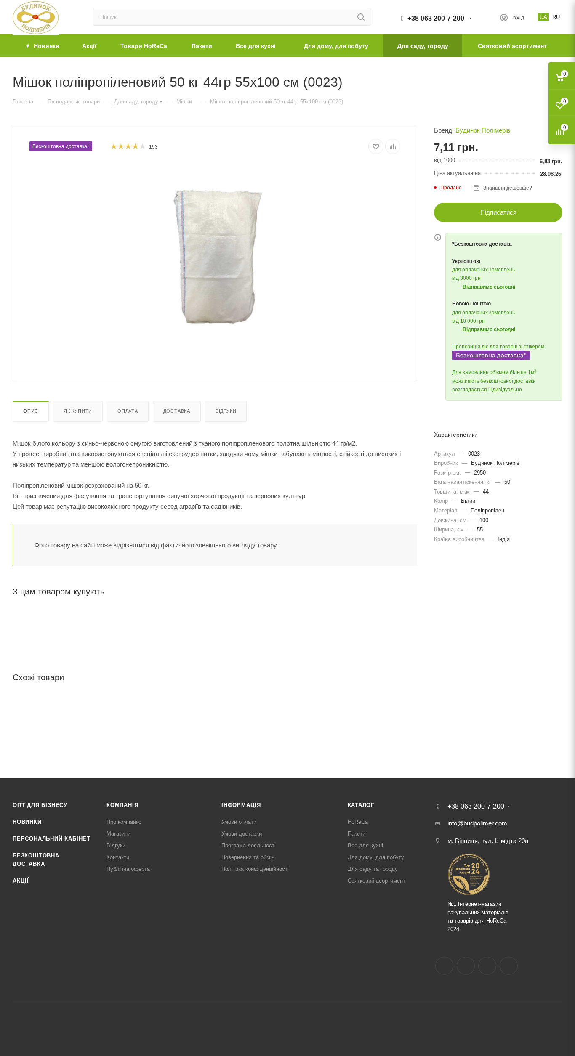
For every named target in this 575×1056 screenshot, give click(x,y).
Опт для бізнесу (40, 805)
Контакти (117, 857)
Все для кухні (365, 845)
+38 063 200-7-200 (435, 18)
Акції (21, 881)
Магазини (118, 833)
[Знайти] (361, 17)
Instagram (466, 966)
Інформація (241, 805)
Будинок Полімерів (482, 130)
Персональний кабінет (52, 839)
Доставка (176, 411)
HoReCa (358, 822)
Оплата (127, 411)
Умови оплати (238, 822)
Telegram (487, 966)
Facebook (444, 966)
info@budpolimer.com (477, 823)
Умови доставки (241, 833)
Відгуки (226, 411)
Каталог (361, 805)
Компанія (122, 805)
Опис (30, 411)
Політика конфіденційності (255, 869)
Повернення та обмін (247, 857)
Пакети (356, 833)
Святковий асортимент (376, 881)
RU (556, 17)
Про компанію (123, 822)
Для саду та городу (373, 869)
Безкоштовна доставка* (60, 146)
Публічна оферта (128, 869)
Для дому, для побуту (376, 857)
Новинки (27, 822)
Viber (509, 966)
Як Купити (78, 411)
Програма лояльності (248, 845)
